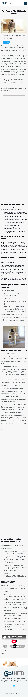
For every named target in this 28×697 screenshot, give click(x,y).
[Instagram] (14, 686)
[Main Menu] (25, 3)
